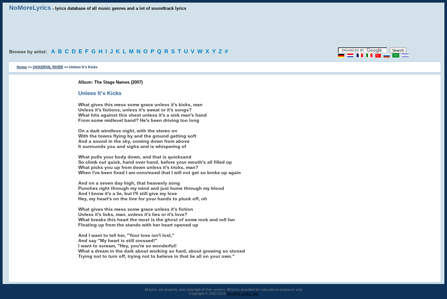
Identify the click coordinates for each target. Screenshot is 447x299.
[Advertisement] (223, 29)
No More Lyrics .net (242, 293)
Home (22, 67)
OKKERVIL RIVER (48, 67)
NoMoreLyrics (30, 7)
